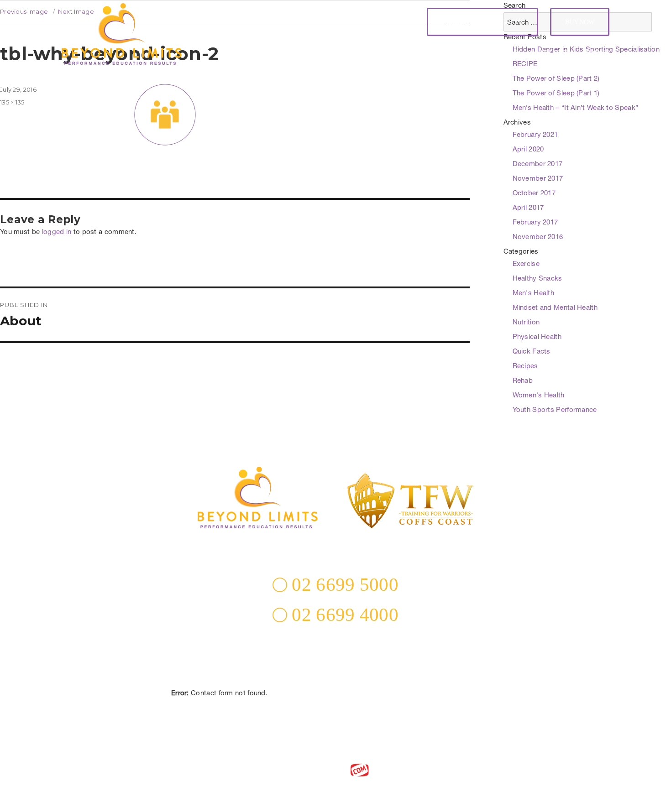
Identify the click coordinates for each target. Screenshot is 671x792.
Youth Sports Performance (555, 410)
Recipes (525, 366)
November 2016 (538, 237)
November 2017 (538, 179)
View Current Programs (482, 22)
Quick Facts (531, 352)
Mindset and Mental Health (555, 308)
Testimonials (471, 52)
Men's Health (534, 293)
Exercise (526, 264)
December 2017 (538, 164)
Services (372, 52)
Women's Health (539, 395)
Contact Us (335, 706)
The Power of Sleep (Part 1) (556, 93)
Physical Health (537, 337)
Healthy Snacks (537, 279)
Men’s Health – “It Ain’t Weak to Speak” (576, 108)
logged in (57, 232)
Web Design (318, 769)
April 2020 (528, 149)
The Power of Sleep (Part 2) (556, 79)
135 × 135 (12, 102)
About (335, 52)
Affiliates (552, 52)
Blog (514, 52)
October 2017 (534, 193)
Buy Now (579, 22)
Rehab (523, 381)
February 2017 (535, 222)
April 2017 (528, 208)
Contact (596, 52)
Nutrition (526, 322)
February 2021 (535, 135)
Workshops (417, 52)
